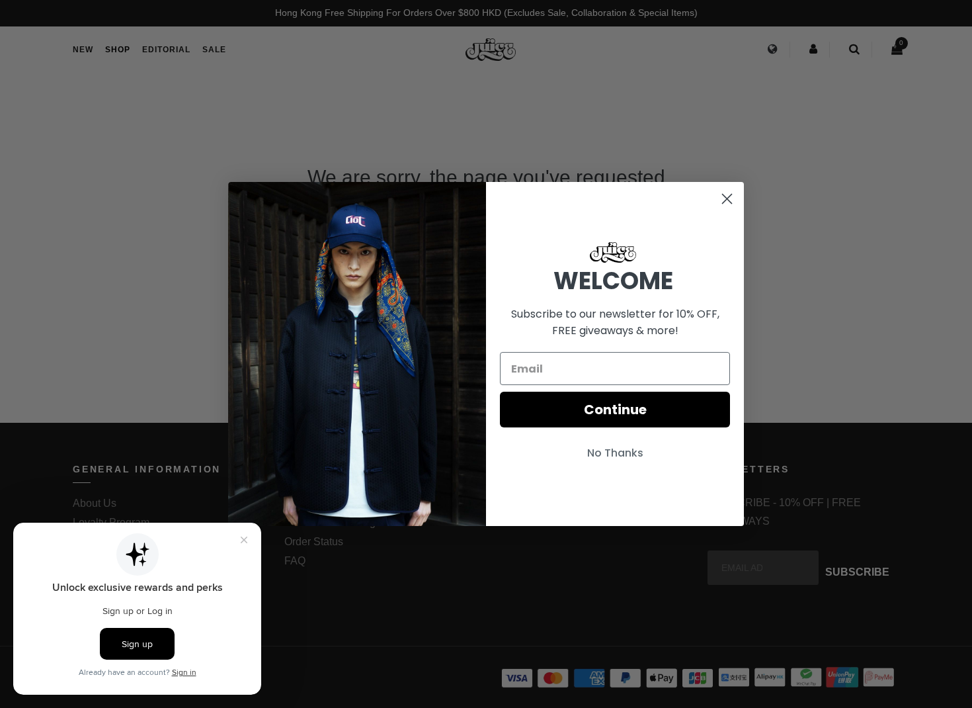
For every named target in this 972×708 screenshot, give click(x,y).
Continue (615, 409)
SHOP (117, 49)
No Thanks (615, 453)
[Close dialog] (727, 198)
